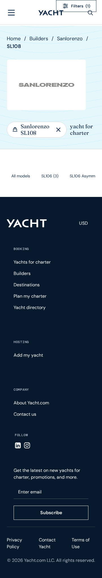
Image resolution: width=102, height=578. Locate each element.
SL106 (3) (49, 175)
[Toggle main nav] (11, 13)
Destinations (27, 285)
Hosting (21, 342)
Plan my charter (30, 296)
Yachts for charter (32, 262)
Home (14, 38)
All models (20, 175)
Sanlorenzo (70, 38)
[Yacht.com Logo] (51, 12)
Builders (38, 38)
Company (21, 389)
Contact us (25, 414)
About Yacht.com (31, 403)
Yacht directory (30, 307)
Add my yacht (28, 355)
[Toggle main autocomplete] (90, 13)
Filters (80, 6)
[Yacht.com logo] (27, 223)
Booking (21, 249)
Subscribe (51, 513)
